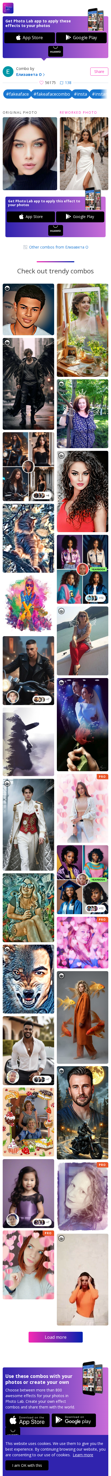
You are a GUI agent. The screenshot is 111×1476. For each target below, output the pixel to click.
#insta (80, 94)
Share (99, 71)
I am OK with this (27, 1465)
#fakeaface (17, 94)
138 (68, 82)
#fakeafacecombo (51, 94)
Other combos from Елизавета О (58, 247)
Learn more (83, 1454)
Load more (56, 1337)
